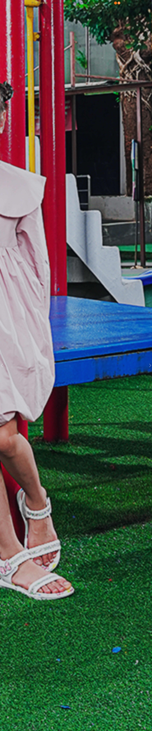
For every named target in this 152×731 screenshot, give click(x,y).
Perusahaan (85, 3)
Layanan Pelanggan (98, 3)
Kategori (55, 3)
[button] (150, 365)
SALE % (65, 3)
